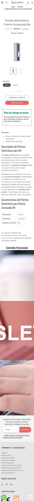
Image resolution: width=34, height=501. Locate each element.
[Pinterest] (6, 484)
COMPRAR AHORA (17, 103)
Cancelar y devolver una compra (11, 465)
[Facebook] (2, 484)
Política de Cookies (7, 463)
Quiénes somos (6, 455)
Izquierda (15, 85)
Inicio (13, 7)
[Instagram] (11, 484)
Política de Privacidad (8, 460)
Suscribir (25, 429)
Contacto (4, 453)
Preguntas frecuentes (8, 473)
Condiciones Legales (8, 458)
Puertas (20, 7)
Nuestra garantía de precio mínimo (12, 470)
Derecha (6, 85)
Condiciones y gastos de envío (11, 468)
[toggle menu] (2, 2)
